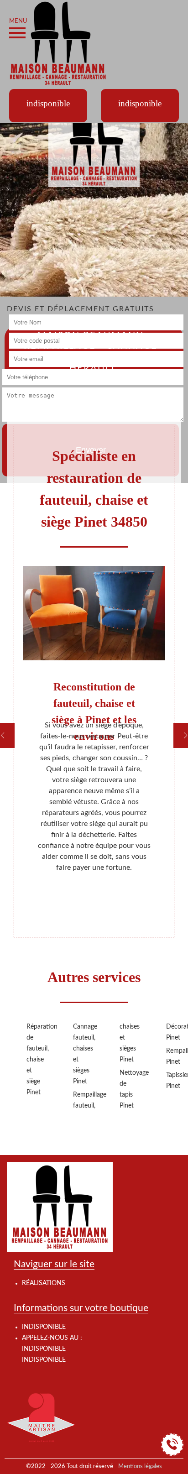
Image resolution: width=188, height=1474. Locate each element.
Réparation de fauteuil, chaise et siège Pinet (35, 1060)
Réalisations (43, 1283)
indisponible (44, 1349)
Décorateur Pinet (174, 1032)
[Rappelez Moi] (172, 1444)
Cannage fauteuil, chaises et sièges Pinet (81, 1054)
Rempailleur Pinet (174, 1056)
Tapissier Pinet (174, 1080)
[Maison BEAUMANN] (58, 43)
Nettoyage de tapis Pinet (128, 1089)
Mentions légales (140, 1466)
